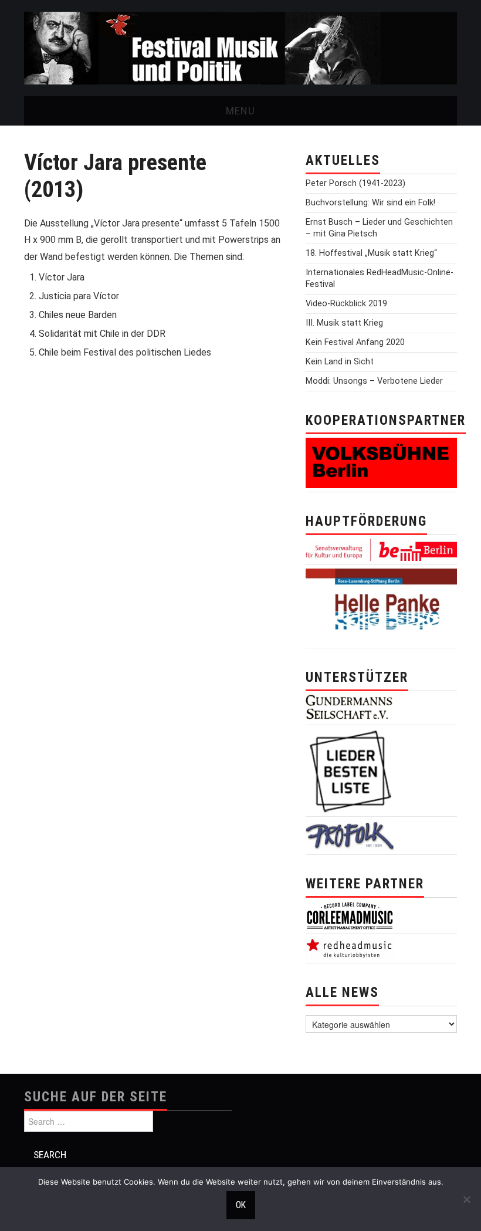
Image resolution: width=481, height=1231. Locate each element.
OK (241, 1205)
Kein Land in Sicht (340, 362)
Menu (240, 110)
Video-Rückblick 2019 (346, 304)
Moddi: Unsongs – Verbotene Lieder (374, 381)
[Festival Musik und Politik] (240, 47)
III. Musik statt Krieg (344, 323)
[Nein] (466, 1199)
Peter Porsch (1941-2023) (355, 183)
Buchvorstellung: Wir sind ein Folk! (370, 203)
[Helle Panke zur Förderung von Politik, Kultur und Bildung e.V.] (381, 606)
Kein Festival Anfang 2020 (355, 342)
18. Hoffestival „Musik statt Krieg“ (371, 253)
